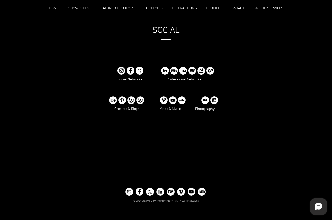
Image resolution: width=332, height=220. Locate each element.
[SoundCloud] (182, 100)
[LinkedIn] (165, 71)
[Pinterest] (122, 100)
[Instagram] (214, 100)
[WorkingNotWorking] (192, 71)
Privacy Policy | (165, 201)
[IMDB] (174, 71)
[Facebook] (130, 71)
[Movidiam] (201, 71)
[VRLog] (140, 100)
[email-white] (129, 192)
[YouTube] (173, 100)
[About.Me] (183, 71)
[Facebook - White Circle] (139, 192)
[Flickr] (205, 100)
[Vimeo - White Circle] (181, 192)
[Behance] (113, 100)
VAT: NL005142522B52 (186, 201)
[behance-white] (171, 192)
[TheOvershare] (131, 100)
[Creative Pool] (210, 71)
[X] (139, 71)
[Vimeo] (164, 100)
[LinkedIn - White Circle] (160, 192)
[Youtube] (191, 192)
